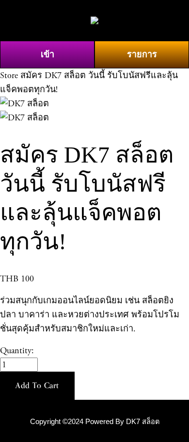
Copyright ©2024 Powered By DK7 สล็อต (94, 422)
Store (9, 75)
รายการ (142, 54)
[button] (37, 386)
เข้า (47, 54)
